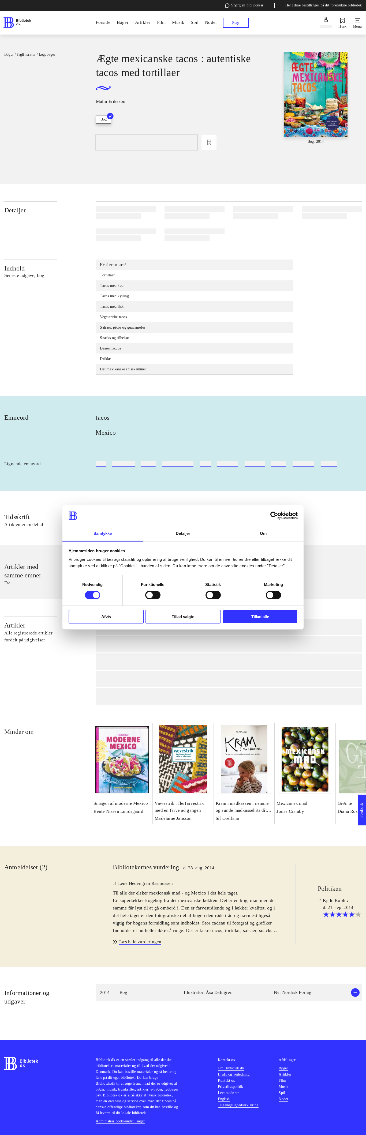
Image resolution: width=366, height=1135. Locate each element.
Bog (103, 119)
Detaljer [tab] (183, 533)
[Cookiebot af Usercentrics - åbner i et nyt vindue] (274, 516)
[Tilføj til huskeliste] (208, 142)
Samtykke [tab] (103, 533)
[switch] (152, 595)
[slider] (316, 98)
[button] (229, 992)
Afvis (106, 616)
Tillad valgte (183, 616)
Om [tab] (263, 533)
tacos (102, 417)
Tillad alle (260, 616)
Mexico (106, 432)
